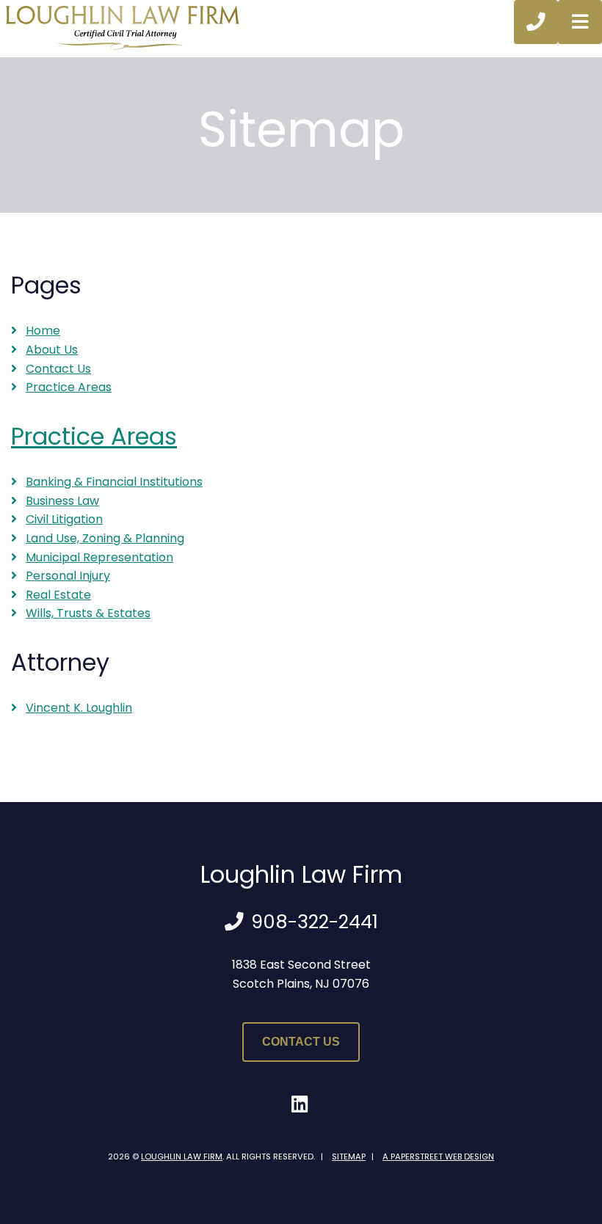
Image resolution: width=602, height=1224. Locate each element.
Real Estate (58, 594)
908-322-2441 (314, 921)
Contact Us (58, 368)
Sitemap (349, 1156)
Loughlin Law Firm (181, 1156)
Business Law (62, 500)
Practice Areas (69, 387)
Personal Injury (68, 575)
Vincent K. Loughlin (79, 707)
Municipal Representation (99, 557)
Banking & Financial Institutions (114, 481)
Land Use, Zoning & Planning (105, 538)
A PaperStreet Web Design (438, 1156)
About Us (52, 349)
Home (43, 330)
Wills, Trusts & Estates (88, 613)
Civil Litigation (64, 519)
